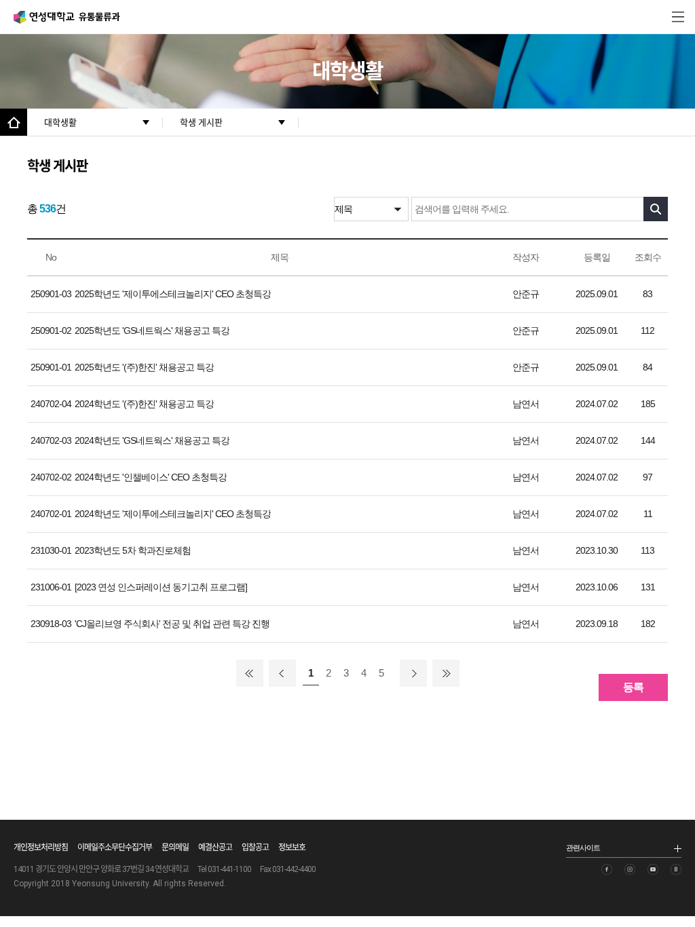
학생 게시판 (201, 122)
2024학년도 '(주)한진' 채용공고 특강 (144, 403)
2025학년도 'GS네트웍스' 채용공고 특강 (152, 330)
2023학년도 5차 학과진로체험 (133, 550)
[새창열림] (606, 869)
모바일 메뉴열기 (678, 17)
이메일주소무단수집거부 (114, 847)
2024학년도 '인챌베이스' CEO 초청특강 (151, 477)
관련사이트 (583, 848)
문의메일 (175, 847)
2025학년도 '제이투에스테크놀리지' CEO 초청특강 (173, 293)
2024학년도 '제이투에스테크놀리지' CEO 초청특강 (173, 513)
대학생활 (60, 122)
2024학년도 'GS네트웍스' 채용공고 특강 (152, 440)
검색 (655, 209)
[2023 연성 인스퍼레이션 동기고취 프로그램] (161, 587)
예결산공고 (215, 847)
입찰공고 (255, 847)
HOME (13, 122)
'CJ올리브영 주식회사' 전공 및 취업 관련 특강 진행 (172, 623)
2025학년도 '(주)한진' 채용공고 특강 (144, 367)
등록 (633, 687)
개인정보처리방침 (41, 847)
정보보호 (291, 847)
